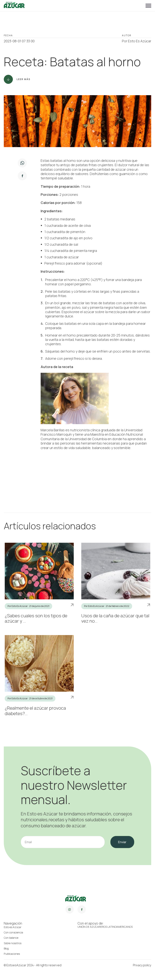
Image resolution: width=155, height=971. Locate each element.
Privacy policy (142, 965)
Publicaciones (12, 954)
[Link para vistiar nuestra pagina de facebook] (82, 909)
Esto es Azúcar (12, 927)
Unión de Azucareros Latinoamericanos (105, 927)
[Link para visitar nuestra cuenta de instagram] (69, 909)
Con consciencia (13, 932)
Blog (6, 948)
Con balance (11, 937)
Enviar (122, 842)
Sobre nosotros (12, 943)
